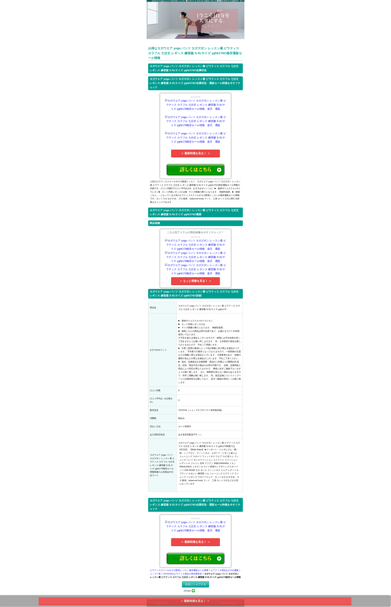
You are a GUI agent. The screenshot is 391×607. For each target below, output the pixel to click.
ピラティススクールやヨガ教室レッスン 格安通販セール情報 (179, 570)
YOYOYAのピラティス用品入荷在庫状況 (182, 574)
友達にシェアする (195, 584)
